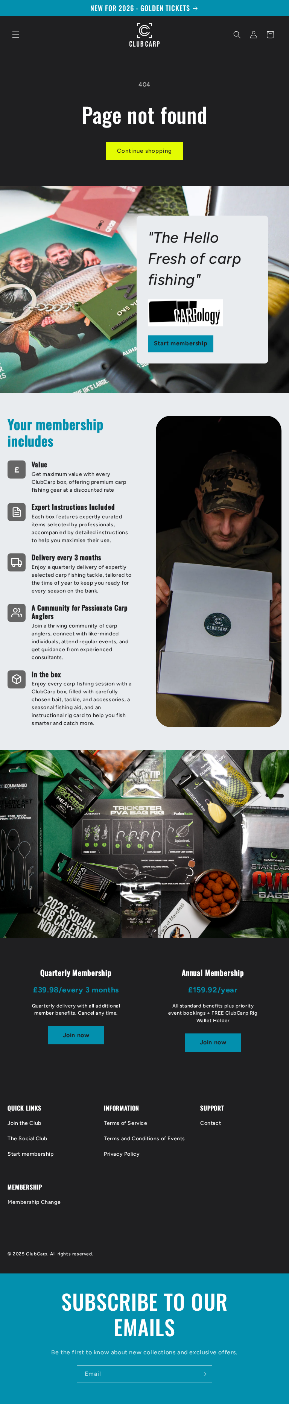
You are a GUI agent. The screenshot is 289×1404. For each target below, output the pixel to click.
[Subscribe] (203, 1374)
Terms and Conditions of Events (144, 1138)
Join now (76, 1035)
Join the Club (24, 1123)
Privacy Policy (122, 1154)
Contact (210, 1123)
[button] (16, 34)
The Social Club (27, 1138)
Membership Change (34, 1202)
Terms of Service (126, 1123)
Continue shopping (144, 150)
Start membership (181, 343)
